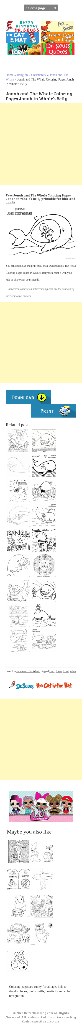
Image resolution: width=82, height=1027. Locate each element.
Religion (22, 75)
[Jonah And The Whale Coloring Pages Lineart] (18, 515)
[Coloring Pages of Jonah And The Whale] (43, 465)
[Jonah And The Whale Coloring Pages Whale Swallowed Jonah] (18, 440)
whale (73, 671)
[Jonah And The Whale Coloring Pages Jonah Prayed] (18, 490)
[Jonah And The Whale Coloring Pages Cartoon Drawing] (18, 565)
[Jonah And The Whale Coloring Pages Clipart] (18, 540)
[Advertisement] (41, 144)
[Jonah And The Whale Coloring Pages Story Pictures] (18, 615)
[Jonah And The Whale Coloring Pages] (18, 640)
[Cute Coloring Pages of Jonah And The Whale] (43, 515)
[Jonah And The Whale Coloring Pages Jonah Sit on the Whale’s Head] (43, 615)
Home (9, 75)
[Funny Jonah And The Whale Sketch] (18, 590)
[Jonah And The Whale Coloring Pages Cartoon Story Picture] (43, 440)
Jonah (59, 671)
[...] (19, 852)
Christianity (38, 75)
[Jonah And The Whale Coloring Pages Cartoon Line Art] (43, 590)
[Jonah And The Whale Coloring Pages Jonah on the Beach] (43, 540)
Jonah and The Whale (28, 671)
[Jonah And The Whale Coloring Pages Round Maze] (43, 565)
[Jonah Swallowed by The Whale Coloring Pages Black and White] (43, 490)
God (51, 671)
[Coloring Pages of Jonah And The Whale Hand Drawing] (43, 640)
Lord (66, 671)
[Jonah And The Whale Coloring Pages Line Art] (18, 465)
